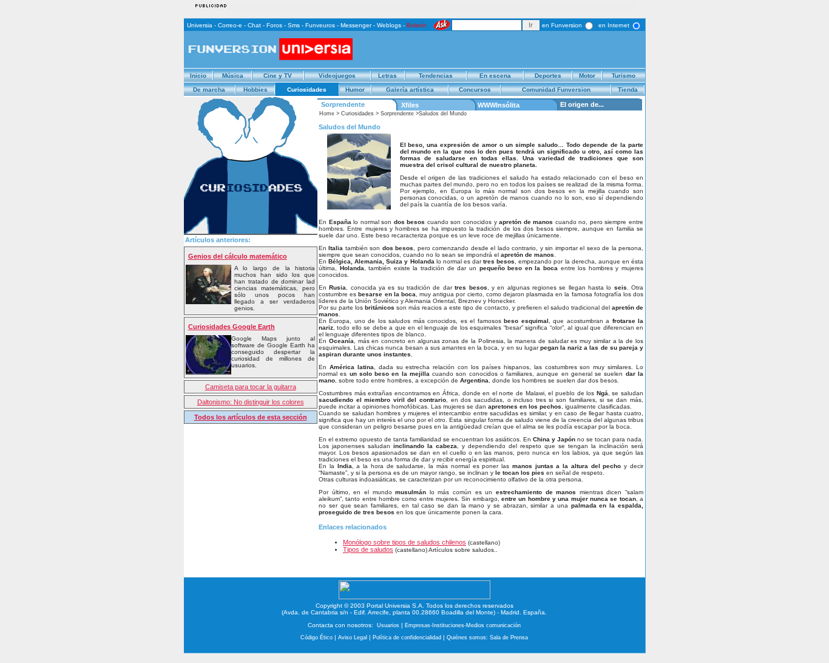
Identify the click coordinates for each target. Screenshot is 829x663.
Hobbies (255, 89)
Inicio (198, 75)
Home (326, 113)
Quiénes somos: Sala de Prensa (487, 637)
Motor (587, 75)
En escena (495, 75)
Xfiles (410, 105)
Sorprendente (343, 104)
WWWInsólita (498, 105)
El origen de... (582, 104)
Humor (355, 89)
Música (232, 75)
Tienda (628, 89)
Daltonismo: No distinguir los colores (250, 402)
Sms (294, 25)
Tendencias (436, 75)
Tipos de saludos (368, 549)
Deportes (548, 75)
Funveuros (320, 25)
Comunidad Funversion (556, 89)
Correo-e (230, 25)
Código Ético (316, 637)
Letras (387, 75)
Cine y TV (277, 75)
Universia (199, 25)
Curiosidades (307, 89)
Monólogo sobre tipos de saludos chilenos (404, 542)
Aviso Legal (352, 637)
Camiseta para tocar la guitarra (250, 386)
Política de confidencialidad (407, 637)
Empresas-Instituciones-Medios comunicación (463, 625)
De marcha (209, 89)
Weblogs (389, 25)
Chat (254, 25)
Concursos (475, 89)
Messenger (355, 25)
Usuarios (388, 625)
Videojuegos (337, 75)
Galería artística (410, 89)
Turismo (623, 75)
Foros (274, 25)
